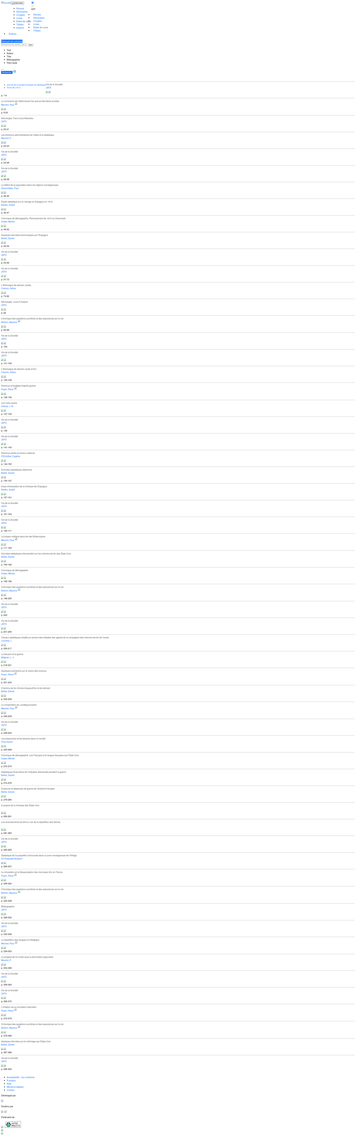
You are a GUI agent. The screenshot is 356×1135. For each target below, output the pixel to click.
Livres (19, 18)
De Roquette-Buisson (11, 858)
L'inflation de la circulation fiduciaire (18, 1007)
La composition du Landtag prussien (19, 704)
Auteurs (20, 27)
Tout (30, 45)
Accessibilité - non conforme (20, 1077)
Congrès (20, 14)
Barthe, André (8, 204)
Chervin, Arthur (8, 288)
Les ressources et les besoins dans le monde (23, 738)
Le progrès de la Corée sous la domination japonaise (27, 956)
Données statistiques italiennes (16, 469)
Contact (10, 1090)
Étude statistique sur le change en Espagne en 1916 (27, 201)
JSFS (48, 87)
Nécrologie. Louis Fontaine (14, 301)
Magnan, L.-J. (7, 657)
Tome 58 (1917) (14, 87)
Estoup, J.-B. (7, 406)
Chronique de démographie (14, 570)
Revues (20, 8)
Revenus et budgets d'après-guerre (18, 385)
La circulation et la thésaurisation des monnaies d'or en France (32, 872)
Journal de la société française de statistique (26, 84)
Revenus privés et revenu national (18, 453)
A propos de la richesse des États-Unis (20, 805)
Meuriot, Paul (7, 104)
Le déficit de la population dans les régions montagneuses (29, 185)
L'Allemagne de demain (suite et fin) (18, 369)
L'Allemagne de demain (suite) (16, 285)
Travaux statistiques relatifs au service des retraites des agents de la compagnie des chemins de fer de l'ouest (55, 637)
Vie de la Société (54, 84)
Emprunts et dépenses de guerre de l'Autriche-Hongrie (28, 788)
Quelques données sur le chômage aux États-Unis (26, 1041)
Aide (9, 1083)
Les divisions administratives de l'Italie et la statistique (27, 134)
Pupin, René (7, 389)
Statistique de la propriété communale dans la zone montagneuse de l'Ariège (39, 855)
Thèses (20, 24)
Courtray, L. (6, 640)
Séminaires (22, 11)
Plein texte (12, 62)
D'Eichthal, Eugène (10, 456)
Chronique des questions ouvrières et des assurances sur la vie (32, 318)
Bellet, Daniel (7, 238)
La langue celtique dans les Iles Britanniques (23, 536)
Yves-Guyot (7, 741)
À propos (11, 1080)
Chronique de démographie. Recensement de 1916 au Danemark (33, 218)
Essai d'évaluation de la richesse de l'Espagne (24, 486)
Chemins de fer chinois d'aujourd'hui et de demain (25, 688)
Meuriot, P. (6, 138)
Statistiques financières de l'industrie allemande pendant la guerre (33, 771)
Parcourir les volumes (12, 41)
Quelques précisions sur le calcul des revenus (23, 670)
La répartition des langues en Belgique (20, 939)
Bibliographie (13, 59)
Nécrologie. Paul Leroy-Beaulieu (17, 118)
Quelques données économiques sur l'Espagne (24, 235)
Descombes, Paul (10, 188)
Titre (9, 56)
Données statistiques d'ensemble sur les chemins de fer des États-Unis (36, 553)
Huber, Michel (8, 221)
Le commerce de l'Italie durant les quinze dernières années (30, 101)
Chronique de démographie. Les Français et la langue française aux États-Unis (40, 755)
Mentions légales (15, 1086)
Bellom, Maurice (9, 322)
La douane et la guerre (12, 654)
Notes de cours (23, 21)
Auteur (10, 53)
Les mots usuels (9, 402)
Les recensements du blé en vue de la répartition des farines (30, 822)
